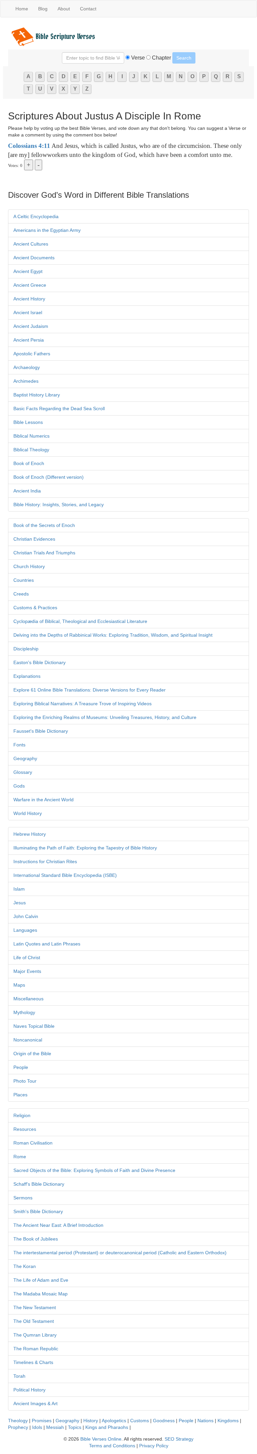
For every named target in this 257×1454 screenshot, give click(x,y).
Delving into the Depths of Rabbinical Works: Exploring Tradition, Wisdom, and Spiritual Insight (112, 635)
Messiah (55, 1427)
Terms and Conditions (112, 1445)
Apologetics (114, 1420)
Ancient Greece (29, 285)
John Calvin (25, 916)
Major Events (27, 971)
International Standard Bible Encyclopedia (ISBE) (65, 875)
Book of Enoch (28, 463)
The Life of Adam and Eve (40, 1280)
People (20, 1067)
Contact (88, 8)
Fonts (19, 744)
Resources (24, 1129)
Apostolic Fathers (31, 353)
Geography (25, 758)
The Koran (24, 1266)
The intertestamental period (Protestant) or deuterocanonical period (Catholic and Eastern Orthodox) (120, 1252)
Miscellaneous (28, 998)
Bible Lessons (28, 422)
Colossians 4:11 (29, 145)
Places (20, 1094)
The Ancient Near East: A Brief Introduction (58, 1225)
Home (21, 8)
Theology (18, 1420)
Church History (29, 566)
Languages (25, 930)
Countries (23, 580)
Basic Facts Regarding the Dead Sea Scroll (59, 408)
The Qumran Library (35, 1335)
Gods (19, 786)
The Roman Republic (35, 1348)
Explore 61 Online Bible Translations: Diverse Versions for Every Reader (89, 690)
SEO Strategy (179, 1439)
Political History (29, 1389)
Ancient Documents (34, 257)
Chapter (161, 58)
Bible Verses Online (100, 1439)
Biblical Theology (31, 449)
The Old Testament (33, 1321)
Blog (43, 8)
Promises (42, 1420)
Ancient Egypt (27, 271)
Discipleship (25, 648)
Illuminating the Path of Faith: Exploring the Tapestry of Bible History (85, 847)
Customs (139, 1420)
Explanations (26, 676)
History (90, 1420)
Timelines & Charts (33, 1362)
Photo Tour (24, 1081)
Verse (137, 58)
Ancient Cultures (30, 244)
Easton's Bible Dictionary (39, 662)
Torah (19, 1376)
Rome (19, 1156)
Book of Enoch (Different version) (48, 477)
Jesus (19, 902)
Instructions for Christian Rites (45, 861)
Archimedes (25, 381)
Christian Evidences (34, 539)
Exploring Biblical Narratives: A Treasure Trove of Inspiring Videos (82, 703)
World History (27, 813)
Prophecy (18, 1427)
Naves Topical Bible (34, 1026)
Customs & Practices (35, 607)
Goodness (164, 1420)
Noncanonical (27, 1039)
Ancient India (27, 490)
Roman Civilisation (33, 1143)
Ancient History (29, 298)
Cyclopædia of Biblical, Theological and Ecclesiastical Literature (80, 621)
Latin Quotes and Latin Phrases (46, 943)
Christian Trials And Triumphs (44, 552)
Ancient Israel (27, 312)
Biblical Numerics (31, 436)
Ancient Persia (28, 340)
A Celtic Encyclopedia (36, 216)
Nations (205, 1420)
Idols (37, 1427)
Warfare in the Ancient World (43, 799)
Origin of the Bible (32, 1053)
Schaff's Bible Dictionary (38, 1184)
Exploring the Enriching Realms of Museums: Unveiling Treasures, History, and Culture (104, 717)
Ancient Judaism (30, 326)
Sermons (22, 1197)
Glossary (22, 772)
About (64, 8)
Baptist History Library (36, 394)
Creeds (21, 594)
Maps (19, 985)
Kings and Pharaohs (107, 1427)
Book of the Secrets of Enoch (44, 525)
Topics (74, 1427)
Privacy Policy (153, 1445)
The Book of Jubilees (35, 1239)
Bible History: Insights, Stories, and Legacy (58, 504)
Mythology (24, 1012)
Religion (21, 1115)
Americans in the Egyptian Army (47, 230)
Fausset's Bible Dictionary (40, 731)
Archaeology (26, 367)
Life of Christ (26, 957)
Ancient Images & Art (35, 1403)
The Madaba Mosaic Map (40, 1293)
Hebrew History (29, 834)
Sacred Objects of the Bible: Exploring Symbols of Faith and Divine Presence (94, 1170)
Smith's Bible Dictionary (38, 1211)
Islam (19, 889)
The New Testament (34, 1307)
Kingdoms (228, 1420)
